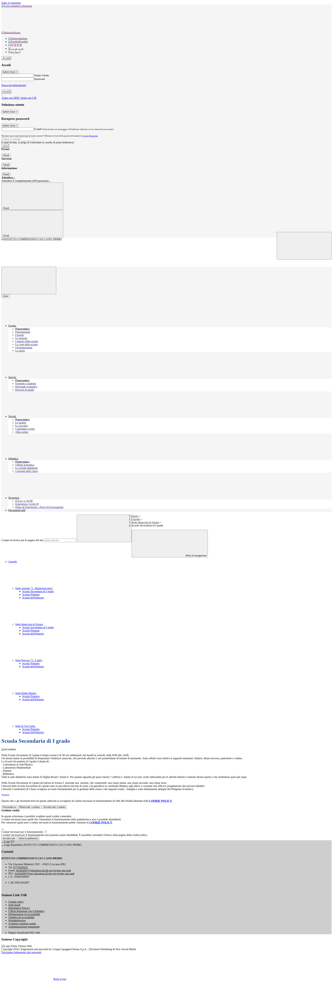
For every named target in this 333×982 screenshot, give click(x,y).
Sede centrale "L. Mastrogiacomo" (34, 588)
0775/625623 (20, 867)
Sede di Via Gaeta (25, 726)
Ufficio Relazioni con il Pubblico (26, 911)
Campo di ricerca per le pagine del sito (22, 540)
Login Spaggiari (90, 135)
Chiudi (6, 155)
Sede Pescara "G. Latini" (29, 660)
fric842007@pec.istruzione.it (44, 873)
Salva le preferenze (28, 838)
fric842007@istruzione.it (43, 870)
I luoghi (136, 519)
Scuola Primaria (31, 594)
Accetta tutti (54, 807)
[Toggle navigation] (28, 280)
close (5, 296)
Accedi (6, 58)
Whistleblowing (17, 920)
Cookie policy (16, 901)
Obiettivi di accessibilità (21, 917)
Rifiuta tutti (29, 807)
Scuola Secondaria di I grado (38, 591)
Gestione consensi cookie (22, 923)
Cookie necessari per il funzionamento (22, 831)
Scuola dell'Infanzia (33, 597)
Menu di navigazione (195, 555)
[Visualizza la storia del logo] (166, 239)
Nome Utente (41, 75)
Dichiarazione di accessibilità (24, 914)
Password (39, 79)
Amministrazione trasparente (24, 926)
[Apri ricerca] (304, 245)
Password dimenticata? (13, 85)
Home (135, 516)
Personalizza (9, 807)
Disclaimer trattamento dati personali (21, 952)
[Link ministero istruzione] (16, 6)
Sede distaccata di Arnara (145, 522)
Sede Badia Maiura (26, 693)
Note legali (14, 904)
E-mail (37, 129)
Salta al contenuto (11, 2)
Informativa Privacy (19, 908)
